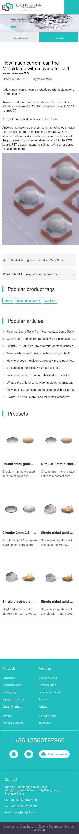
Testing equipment (13, 723)
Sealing (50, 301)
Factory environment (50, 692)
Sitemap (39, 830)
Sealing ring (9, 692)
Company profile (48, 677)
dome (8, 301)
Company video (47, 684)
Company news (20, 37)
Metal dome (9, 677)
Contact (43, 699)
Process (7, 715)
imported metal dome (14, 699)
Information (59, 37)
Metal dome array (28, 301)
